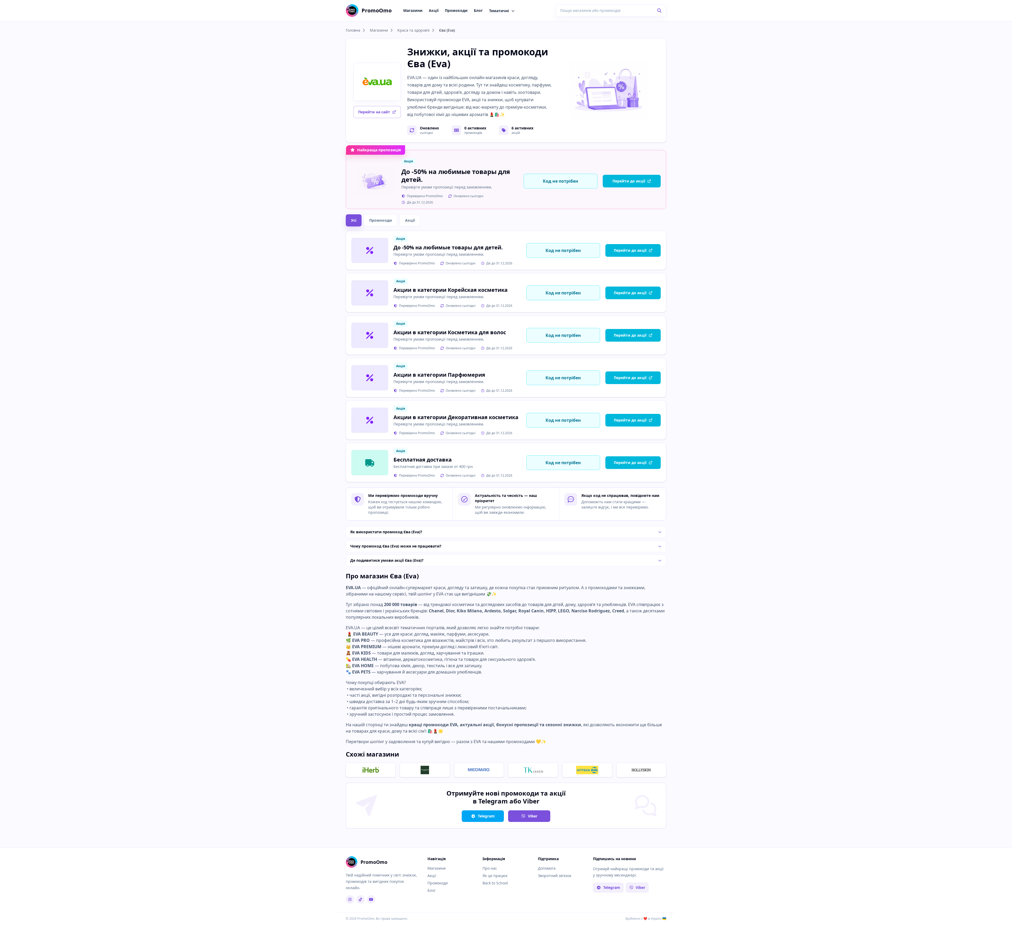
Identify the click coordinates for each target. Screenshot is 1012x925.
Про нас (490, 868)
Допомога (547, 868)
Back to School (495, 882)
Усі (353, 220)
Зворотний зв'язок (554, 875)
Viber (532, 816)
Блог (478, 10)
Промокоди (456, 10)
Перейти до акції (628, 180)
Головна (353, 30)
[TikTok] (360, 899)
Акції (434, 10)
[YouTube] (371, 899)
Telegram (486, 816)
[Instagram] (350, 899)
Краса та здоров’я (413, 30)
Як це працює (495, 875)
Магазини (412, 10)
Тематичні (499, 10)
